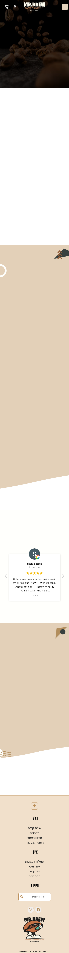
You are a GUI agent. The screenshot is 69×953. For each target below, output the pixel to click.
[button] (65, 7)
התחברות (34, 876)
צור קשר (34, 871)
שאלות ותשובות (34, 861)
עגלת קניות (35, 828)
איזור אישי (34, 866)
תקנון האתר (34, 838)
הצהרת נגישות (34, 843)
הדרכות (34, 833)
